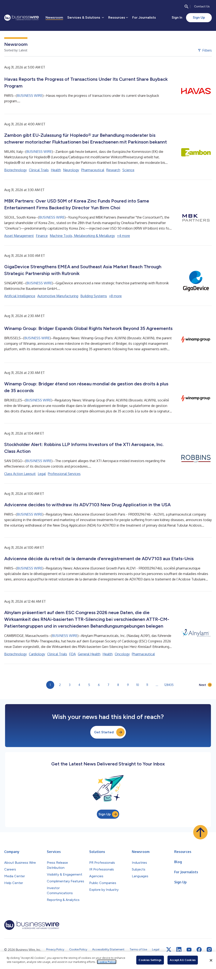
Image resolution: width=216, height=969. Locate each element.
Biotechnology (15, 170)
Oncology (122, 654)
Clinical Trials (39, 170)
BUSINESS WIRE (29, 95)
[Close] (211, 960)
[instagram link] (209, 949)
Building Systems (93, 296)
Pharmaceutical (92, 170)
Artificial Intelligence (19, 296)
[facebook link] (199, 949)
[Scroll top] (200, 832)
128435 (169, 685)
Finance (42, 236)
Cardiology (37, 654)
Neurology (71, 170)
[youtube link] (189, 950)
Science (128, 170)
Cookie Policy (106, 962)
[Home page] (21, 18)
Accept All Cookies (183, 960)
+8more (115, 296)
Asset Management (19, 236)
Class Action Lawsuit (20, 474)
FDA (72, 654)
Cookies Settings (150, 960)
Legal (42, 474)
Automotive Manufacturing (57, 296)
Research (113, 170)
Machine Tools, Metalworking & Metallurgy (82, 236)
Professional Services (64, 474)
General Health (89, 654)
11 (147, 685)
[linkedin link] (178, 949)
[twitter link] (168, 949)
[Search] (186, 6)
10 (137, 685)
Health (56, 170)
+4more (123, 236)
